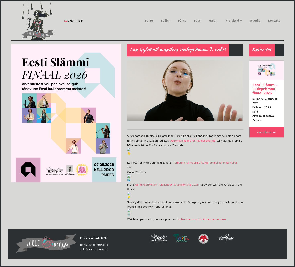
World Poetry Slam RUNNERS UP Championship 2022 (166, 184)
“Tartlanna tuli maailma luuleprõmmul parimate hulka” (205, 162)
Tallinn (165, 21)
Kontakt (274, 21)
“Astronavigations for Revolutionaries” (192, 140)
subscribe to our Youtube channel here (202, 219)
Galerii (213, 21)
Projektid (233, 21)
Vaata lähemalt (266, 132)
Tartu (149, 21)
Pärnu (182, 21)
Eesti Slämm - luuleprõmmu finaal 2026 (264, 88)
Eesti (197, 21)
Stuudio (254, 21)
